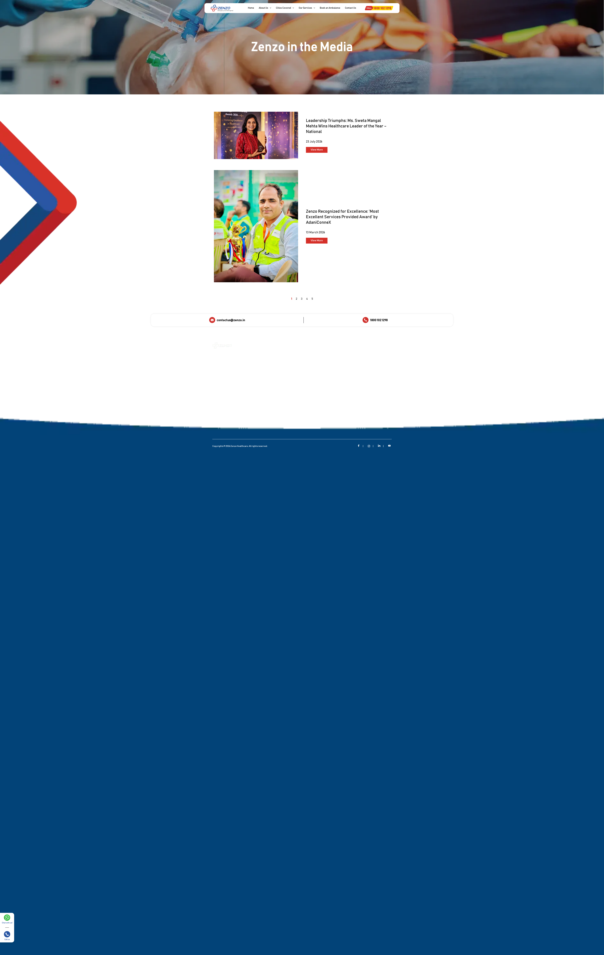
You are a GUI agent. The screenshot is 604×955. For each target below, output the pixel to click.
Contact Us (257, 385)
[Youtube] (389, 446)
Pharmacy (285, 414)
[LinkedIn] (379, 446)
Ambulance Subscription (286, 357)
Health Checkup (288, 396)
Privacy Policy (259, 414)
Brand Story (258, 380)
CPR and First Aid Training (288, 384)
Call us (7, 939)
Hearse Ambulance (316, 372)
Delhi (336, 361)
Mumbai (338, 376)
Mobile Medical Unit (290, 401)
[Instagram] (369, 446)
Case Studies (259, 365)
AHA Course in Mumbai (287, 366)
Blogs (255, 375)
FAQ (254, 409)
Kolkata (338, 371)
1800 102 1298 (379, 320)
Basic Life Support (316, 367)
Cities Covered (341, 345)
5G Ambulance (314, 388)
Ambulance (258, 360)
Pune (336, 386)
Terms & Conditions (262, 419)
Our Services (259, 355)
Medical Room (287, 377)
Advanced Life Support (314, 361)
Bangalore (339, 351)
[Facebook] (358, 446)
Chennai (338, 356)
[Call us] (7, 934)
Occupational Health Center (290, 407)
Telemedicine (286, 419)
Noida (337, 381)
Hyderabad (339, 366)
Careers (256, 404)
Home (255, 350)
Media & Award (260, 370)
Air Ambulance (314, 354)
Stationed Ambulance (318, 377)
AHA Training (259, 399)
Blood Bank (285, 372)
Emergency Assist (289, 391)
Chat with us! (7, 923)
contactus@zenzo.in (231, 320)
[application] (269, 8)
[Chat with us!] (7, 917)
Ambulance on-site (289, 351)
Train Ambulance (315, 383)
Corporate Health (289, 345)
